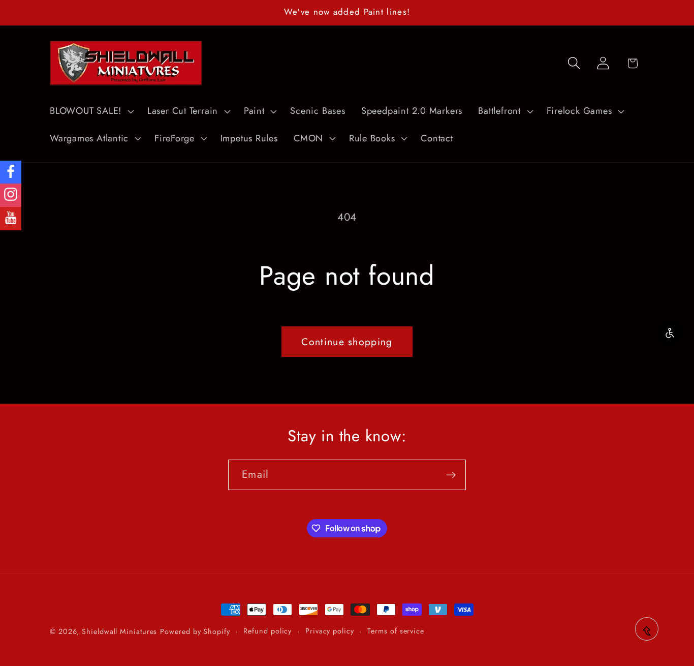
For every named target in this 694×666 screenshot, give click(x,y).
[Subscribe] (450, 475)
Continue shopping (346, 342)
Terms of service (395, 631)
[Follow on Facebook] (10, 172)
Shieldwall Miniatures (119, 631)
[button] (90, 111)
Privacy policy (329, 631)
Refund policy (267, 631)
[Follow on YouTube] (10, 218)
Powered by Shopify (195, 631)
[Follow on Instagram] (10, 195)
